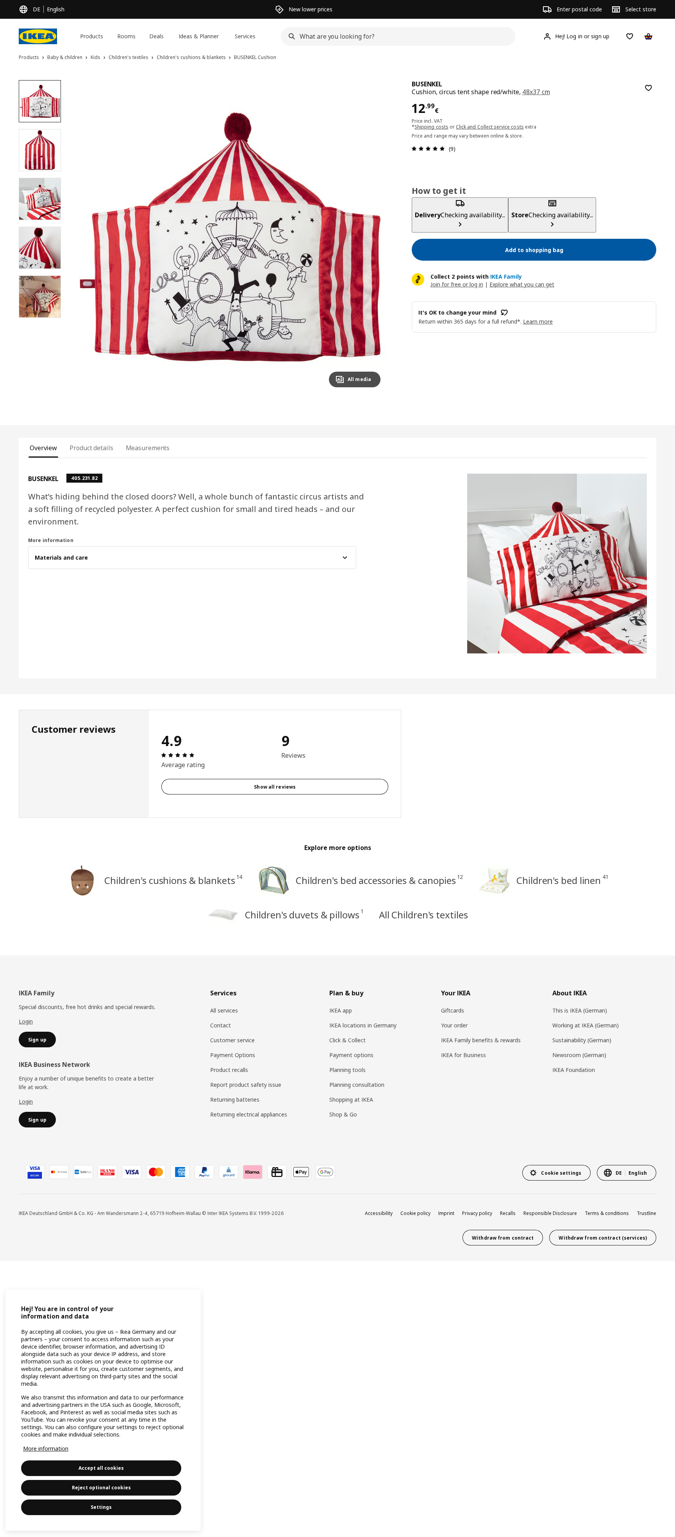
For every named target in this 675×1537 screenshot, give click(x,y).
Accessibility (379, 1213)
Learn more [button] (538, 321)
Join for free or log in (456, 284)
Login (26, 1021)
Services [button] (245, 36)
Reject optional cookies (101, 1487)
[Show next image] (371, 237)
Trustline (646, 1213)
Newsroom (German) (579, 1055)
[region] (230, 237)
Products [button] (91, 36)
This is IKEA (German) (579, 1010)
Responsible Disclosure (550, 1213)
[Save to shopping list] (648, 88)
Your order (454, 1025)
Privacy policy (477, 1213)
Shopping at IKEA (351, 1099)
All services (224, 1010)
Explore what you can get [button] (521, 284)
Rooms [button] (126, 36)
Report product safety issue (245, 1084)
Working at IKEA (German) (585, 1025)
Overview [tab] (43, 448)
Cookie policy (415, 1213)
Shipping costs (431, 127)
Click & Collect (347, 1040)
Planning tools (347, 1070)
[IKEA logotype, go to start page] (38, 36)
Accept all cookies (101, 1468)
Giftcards (452, 1010)
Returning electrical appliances (248, 1114)
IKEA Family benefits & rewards (481, 1040)
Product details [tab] (91, 448)
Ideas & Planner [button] (199, 36)
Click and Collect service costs (490, 127)
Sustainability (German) (581, 1040)
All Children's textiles (423, 914)
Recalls (508, 1213)
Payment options (351, 1055)
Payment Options (232, 1055)
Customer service (232, 1040)
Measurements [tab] (148, 448)
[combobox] (396, 36)
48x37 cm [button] (536, 92)
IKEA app (340, 1010)
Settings (101, 1507)
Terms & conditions (607, 1213)
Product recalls (229, 1070)
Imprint (446, 1213)
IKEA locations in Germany (362, 1025)
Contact (220, 1025)
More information (45, 1448)
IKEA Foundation (573, 1070)
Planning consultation (356, 1084)
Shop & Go (343, 1114)
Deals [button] (156, 36)
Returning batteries (234, 1099)
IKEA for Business (463, 1055)
